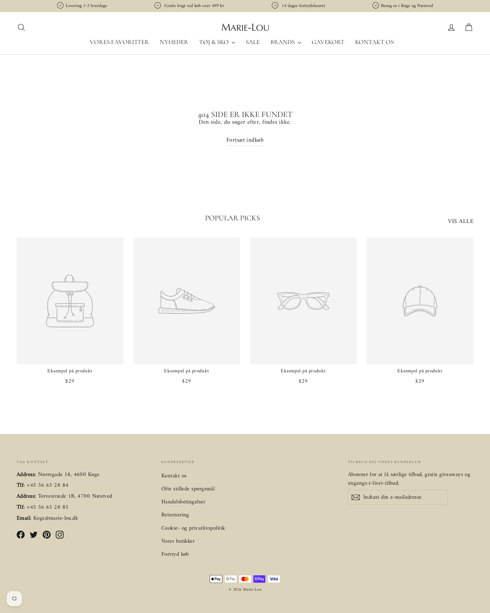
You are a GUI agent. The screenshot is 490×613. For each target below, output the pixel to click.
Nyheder (174, 42)
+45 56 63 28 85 (47, 507)
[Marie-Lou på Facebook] (21, 534)
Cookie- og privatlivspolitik (193, 528)
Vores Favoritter (119, 42)
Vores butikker (178, 541)
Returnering (175, 515)
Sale (253, 42)
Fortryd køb (175, 554)
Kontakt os (374, 42)
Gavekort (328, 42)
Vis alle (460, 221)
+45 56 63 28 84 (47, 485)
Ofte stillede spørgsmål (188, 489)
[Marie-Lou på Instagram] (60, 534)
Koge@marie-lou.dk (55, 518)
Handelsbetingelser (183, 502)
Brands (283, 42)
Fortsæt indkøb (245, 140)
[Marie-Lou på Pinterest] (47, 534)
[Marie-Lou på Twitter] (34, 534)
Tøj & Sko (214, 42)
